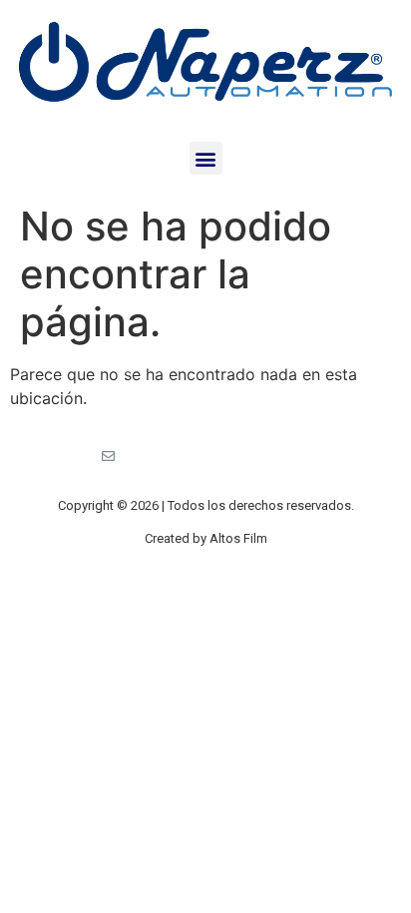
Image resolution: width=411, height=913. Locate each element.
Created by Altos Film (206, 538)
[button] (206, 158)
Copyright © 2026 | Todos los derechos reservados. (206, 505)
